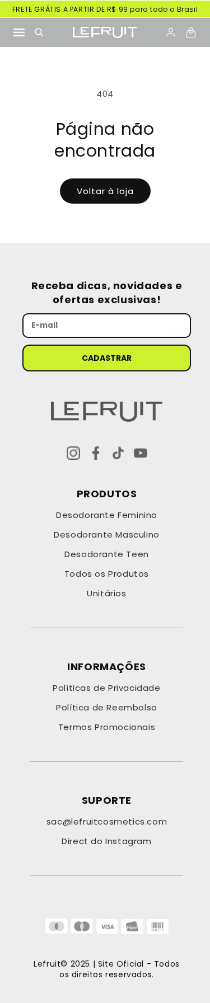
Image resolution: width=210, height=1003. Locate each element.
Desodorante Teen (106, 554)
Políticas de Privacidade (106, 688)
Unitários (106, 593)
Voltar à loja (105, 191)
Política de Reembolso (106, 707)
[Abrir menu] (19, 32)
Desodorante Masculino (107, 534)
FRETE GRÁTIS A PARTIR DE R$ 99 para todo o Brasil (105, 9)
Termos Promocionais (106, 727)
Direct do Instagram (106, 841)
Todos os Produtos (106, 574)
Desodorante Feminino (106, 515)
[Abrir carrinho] (191, 32)
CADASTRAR (107, 358)
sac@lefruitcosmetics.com (106, 821)
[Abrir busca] (39, 32)
